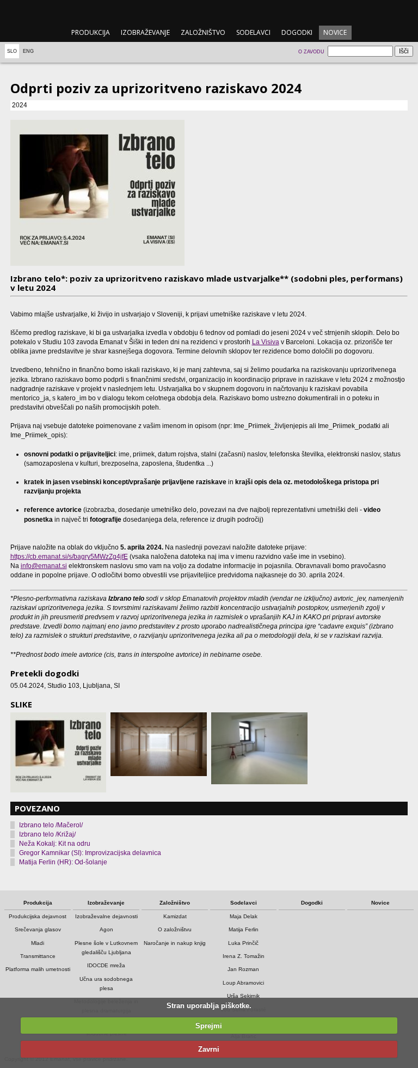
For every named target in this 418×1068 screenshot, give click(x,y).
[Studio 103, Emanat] (259, 748)
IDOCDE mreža (106, 965)
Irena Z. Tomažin (244, 956)
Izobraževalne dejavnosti (106, 916)
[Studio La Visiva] (158, 744)
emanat (209, 11)
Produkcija (90, 32)
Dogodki (296, 32)
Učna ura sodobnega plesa (106, 983)
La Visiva (265, 342)
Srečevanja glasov (38, 929)
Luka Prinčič (243, 943)
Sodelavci (253, 32)
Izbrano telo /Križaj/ (47, 834)
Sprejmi (208, 1026)
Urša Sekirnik (243, 996)
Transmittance (38, 956)
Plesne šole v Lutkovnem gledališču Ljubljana (106, 947)
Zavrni (208, 1049)
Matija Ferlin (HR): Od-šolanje (63, 862)
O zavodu (311, 51)
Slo (12, 51)
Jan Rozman (243, 969)
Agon (106, 929)
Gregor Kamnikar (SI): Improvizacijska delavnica (90, 853)
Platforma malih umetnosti (37, 969)
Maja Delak (243, 916)
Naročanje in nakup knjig (175, 943)
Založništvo (203, 32)
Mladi (37, 943)
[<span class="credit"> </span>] (209, 193)
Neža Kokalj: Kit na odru (54, 843)
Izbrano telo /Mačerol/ (51, 825)
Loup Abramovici (243, 983)
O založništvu (175, 929)
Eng (28, 51)
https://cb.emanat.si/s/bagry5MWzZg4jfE (69, 556)
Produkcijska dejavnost (37, 916)
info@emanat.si (44, 566)
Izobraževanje (145, 32)
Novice (335, 32)
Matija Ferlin (244, 929)
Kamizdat (175, 916)
